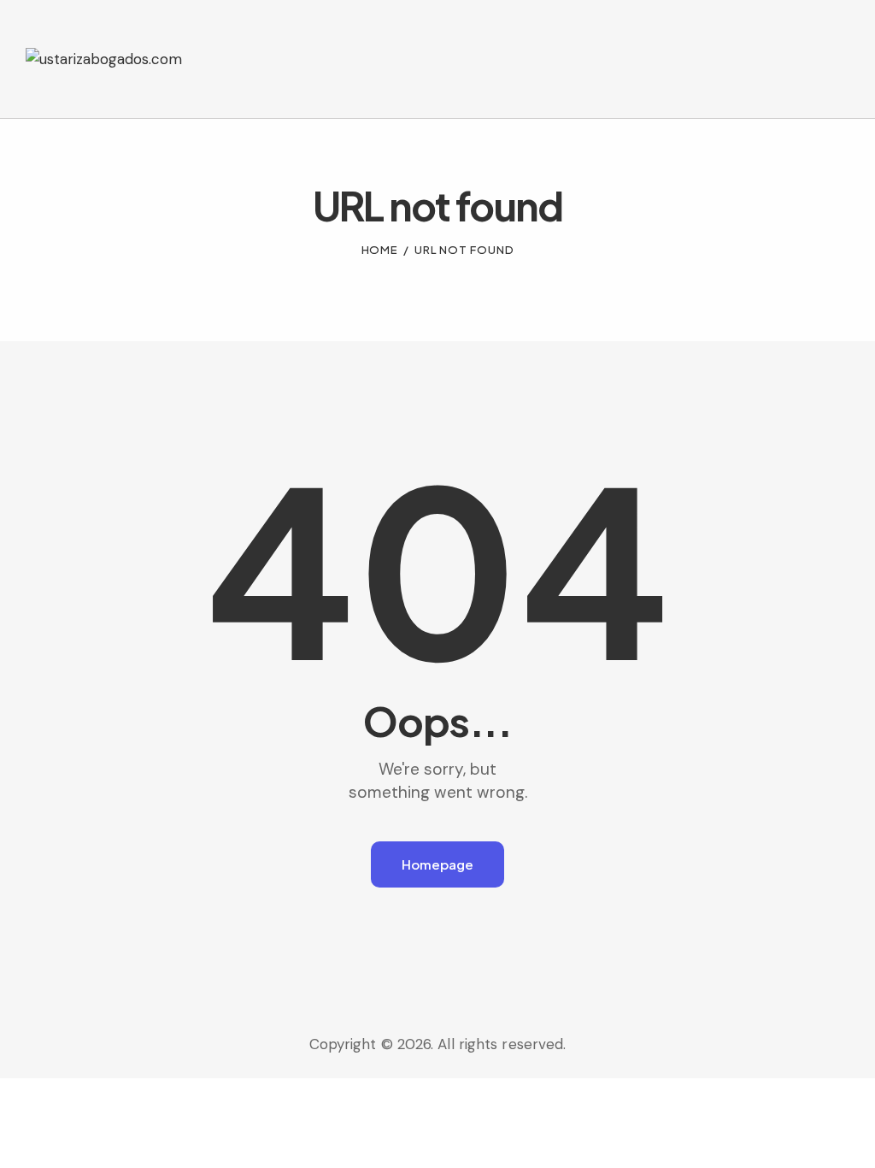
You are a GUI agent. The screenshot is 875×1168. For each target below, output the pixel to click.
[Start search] (838, 90)
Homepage (437, 864)
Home (380, 250)
